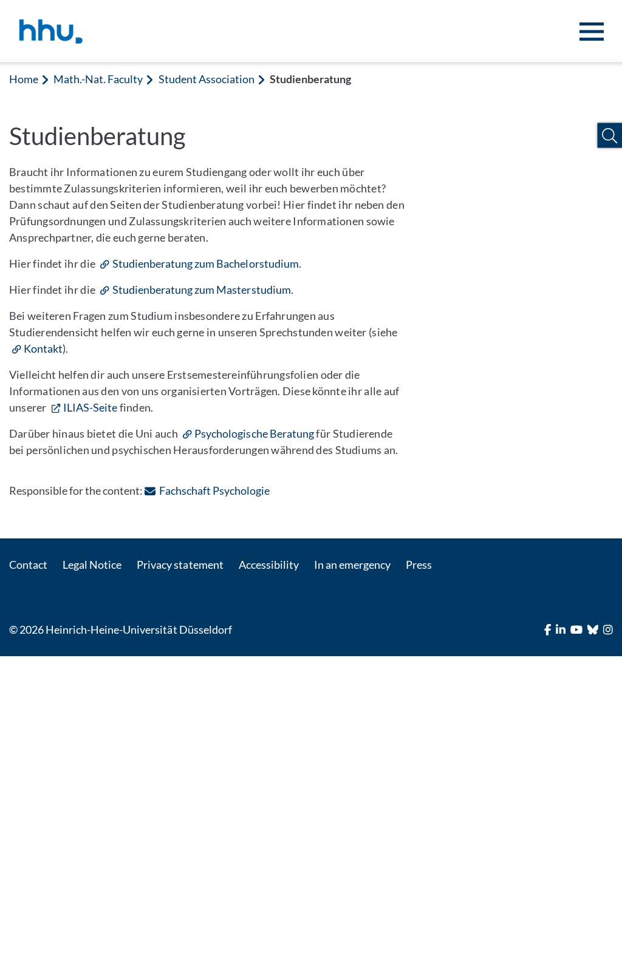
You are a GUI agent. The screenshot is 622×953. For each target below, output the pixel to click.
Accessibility (269, 564)
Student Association (207, 79)
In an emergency (352, 564)
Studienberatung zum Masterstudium (201, 289)
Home (23, 79)
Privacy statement (180, 564)
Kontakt (43, 348)
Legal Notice (92, 564)
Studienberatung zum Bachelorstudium (205, 263)
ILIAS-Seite (90, 407)
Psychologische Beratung (254, 433)
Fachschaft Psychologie (214, 490)
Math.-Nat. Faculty (98, 79)
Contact (28, 564)
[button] (609, 135)
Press (419, 564)
